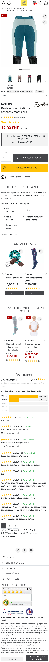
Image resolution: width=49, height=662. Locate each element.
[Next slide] (46, 82)
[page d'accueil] (24, 2)
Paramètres (12, 659)
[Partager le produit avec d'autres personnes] (44, 22)
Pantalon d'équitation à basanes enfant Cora (19, 10)
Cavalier (4, 8)
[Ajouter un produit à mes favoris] (44, 16)
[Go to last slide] (3, 274)
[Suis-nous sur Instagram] (17, 550)
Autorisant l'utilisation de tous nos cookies (37, 658)
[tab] (20, 69)
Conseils (41, 91)
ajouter (14, 293)
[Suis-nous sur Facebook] (24, 550)
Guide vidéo (28, 91)
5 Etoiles (4, 396)
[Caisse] (46, 2)
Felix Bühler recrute (10, 578)
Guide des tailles (13, 91)
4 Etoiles (4, 399)
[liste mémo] (40, 2)
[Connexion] (9, 2)
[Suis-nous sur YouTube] (31, 550)
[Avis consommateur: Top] (17, 596)
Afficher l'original (11, 432)
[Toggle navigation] (3, 3)
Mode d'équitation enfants (18, 8)
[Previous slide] (3, 82)
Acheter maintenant (26, 167)
